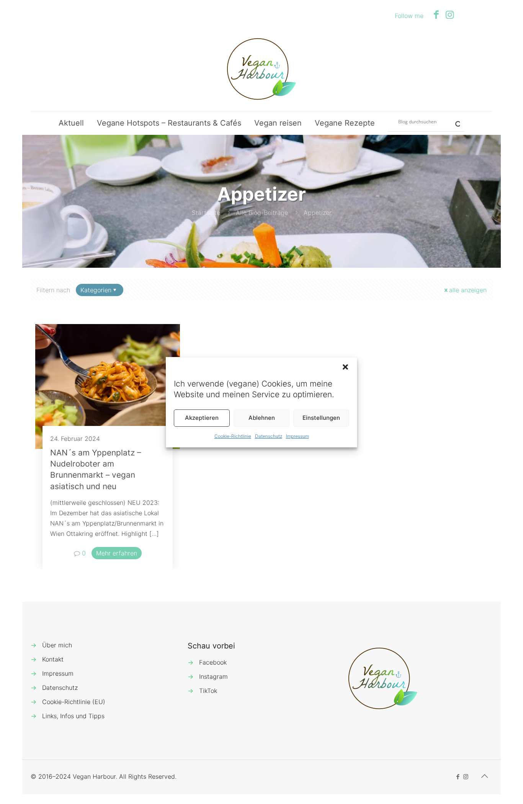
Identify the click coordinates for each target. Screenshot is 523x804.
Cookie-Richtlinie (232, 436)
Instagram (213, 676)
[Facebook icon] (436, 14)
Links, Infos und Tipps (73, 716)
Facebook (213, 662)
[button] (345, 367)
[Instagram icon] (449, 14)
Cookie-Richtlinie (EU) (73, 702)
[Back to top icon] (484, 776)
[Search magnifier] (454, 121)
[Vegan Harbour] (261, 69)
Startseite (206, 212)
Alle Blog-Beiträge (262, 212)
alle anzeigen (468, 290)
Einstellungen (321, 417)
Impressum (297, 436)
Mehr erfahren (116, 553)
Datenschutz (268, 436)
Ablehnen (261, 417)
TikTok (208, 690)
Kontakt (53, 659)
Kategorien (95, 290)
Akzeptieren (202, 417)
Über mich (57, 645)
